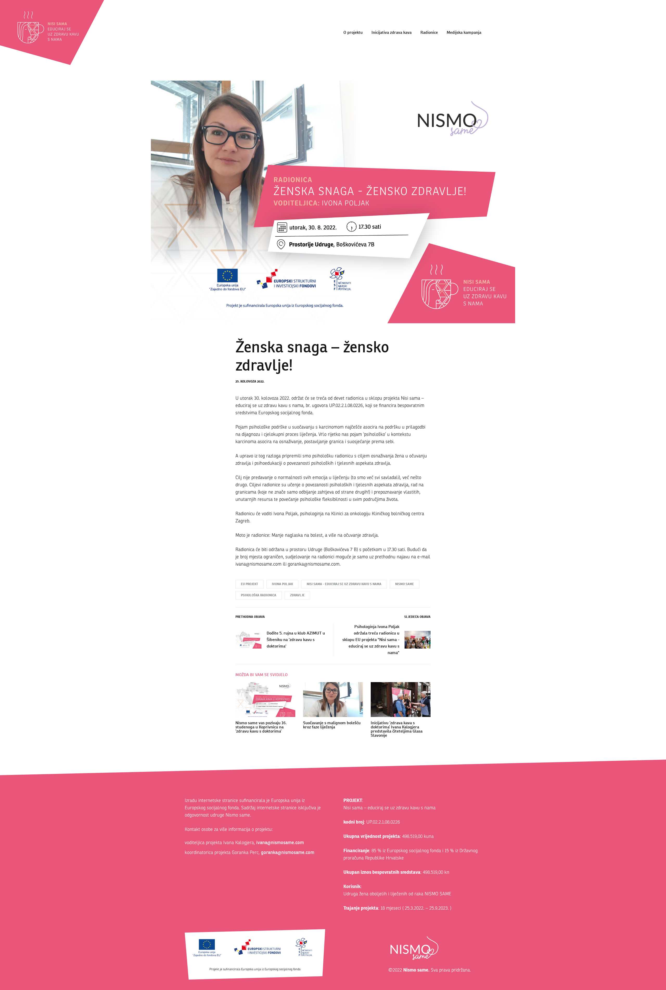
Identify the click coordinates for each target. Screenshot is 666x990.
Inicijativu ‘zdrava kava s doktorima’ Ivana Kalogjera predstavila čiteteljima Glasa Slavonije (396, 729)
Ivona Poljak (282, 584)
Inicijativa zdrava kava (392, 32)
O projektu (353, 32)
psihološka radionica (258, 595)
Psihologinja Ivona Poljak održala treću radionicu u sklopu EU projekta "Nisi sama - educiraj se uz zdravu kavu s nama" (370, 639)
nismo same (404, 584)
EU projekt (249, 584)
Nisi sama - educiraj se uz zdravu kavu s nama (344, 584)
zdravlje (297, 595)
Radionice (429, 32)
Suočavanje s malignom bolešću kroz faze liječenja (332, 725)
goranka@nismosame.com (287, 852)
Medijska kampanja (464, 32)
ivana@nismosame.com (280, 842)
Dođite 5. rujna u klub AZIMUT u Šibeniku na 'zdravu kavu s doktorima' (296, 639)
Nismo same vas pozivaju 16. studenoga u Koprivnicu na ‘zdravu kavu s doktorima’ (261, 727)
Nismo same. (416, 970)
